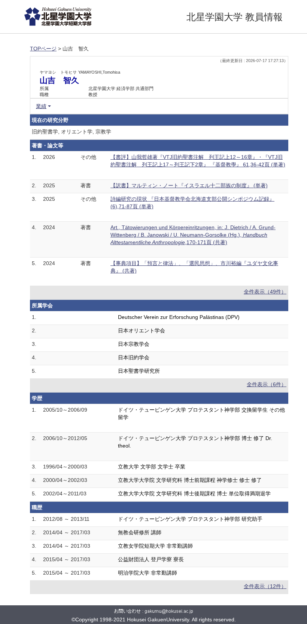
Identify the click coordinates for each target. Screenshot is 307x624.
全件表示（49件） (265, 292)
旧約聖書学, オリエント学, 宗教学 (71, 132)
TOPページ (43, 49)
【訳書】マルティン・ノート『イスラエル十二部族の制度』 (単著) (189, 185)
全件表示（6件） (266, 384)
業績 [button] (41, 106)
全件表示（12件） (265, 586)
